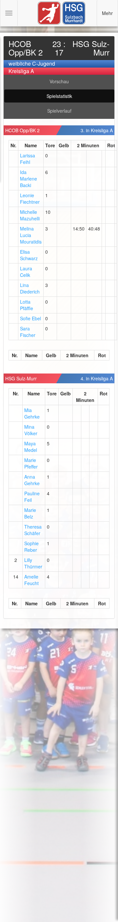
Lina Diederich (30, 288)
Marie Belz (30, 513)
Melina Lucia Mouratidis (31, 235)
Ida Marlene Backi (28, 178)
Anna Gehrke (32, 479)
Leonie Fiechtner (30, 198)
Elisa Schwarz (29, 255)
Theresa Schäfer (33, 529)
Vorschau (59, 81)
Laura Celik (26, 271)
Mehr (107, 13)
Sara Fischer (27, 331)
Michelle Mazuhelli (30, 215)
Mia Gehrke (32, 413)
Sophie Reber (31, 546)
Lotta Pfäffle (26, 304)
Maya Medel (30, 446)
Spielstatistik (59, 96)
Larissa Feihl (27, 158)
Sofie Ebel (30, 318)
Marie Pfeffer (31, 463)
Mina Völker (30, 430)
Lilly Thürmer (33, 563)
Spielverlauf (59, 110)
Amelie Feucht (31, 579)
